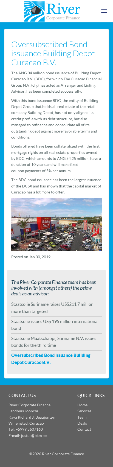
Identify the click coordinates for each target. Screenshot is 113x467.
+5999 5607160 (29, 429)
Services (84, 411)
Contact (84, 429)
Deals (82, 423)
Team (81, 417)
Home (82, 405)
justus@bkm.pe (34, 435)
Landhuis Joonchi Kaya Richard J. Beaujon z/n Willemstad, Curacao (32, 417)
